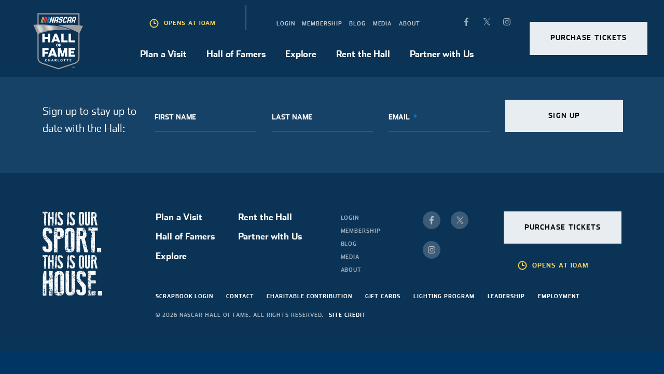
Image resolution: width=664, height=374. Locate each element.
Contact (240, 296)
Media (382, 23)
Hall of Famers (235, 53)
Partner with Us (441, 53)
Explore (300, 53)
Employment (559, 296)
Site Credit (347, 315)
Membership (322, 23)
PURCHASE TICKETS (588, 37)
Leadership (506, 296)
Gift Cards (382, 296)
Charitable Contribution (309, 296)
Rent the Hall (363, 53)
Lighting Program (444, 296)
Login (285, 23)
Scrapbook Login (184, 296)
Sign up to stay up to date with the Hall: (89, 119)
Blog (357, 23)
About (409, 23)
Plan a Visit (163, 53)
